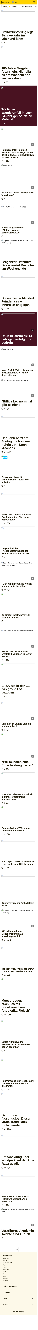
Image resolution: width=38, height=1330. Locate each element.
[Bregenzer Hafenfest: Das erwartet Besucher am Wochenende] (18, 249)
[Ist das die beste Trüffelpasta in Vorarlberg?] (18, 177)
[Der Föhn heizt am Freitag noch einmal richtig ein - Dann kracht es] (18, 425)
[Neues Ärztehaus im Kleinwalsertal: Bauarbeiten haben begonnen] (18, 1029)
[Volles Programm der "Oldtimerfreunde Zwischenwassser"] (18, 215)
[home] (18, 2)
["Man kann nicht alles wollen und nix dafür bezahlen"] (18, 571)
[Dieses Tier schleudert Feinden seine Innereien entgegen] (18, 285)
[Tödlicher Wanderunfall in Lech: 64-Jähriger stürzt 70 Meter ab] (18, 96)
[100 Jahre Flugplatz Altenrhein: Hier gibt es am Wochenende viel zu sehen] (18, 55)
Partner (5, 1305)
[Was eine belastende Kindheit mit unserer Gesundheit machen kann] (18, 782)
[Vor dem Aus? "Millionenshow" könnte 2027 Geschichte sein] (18, 956)
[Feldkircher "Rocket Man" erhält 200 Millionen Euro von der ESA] (18, 639)
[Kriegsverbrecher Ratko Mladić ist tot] (18, 887)
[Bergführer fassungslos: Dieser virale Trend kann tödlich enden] (18, 1102)
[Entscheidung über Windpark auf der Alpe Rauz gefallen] (18, 1144)
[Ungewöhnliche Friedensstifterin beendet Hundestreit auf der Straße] (18, 536)
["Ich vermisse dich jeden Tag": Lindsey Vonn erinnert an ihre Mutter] (18, 1068)
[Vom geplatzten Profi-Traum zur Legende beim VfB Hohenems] (18, 849)
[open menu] (34, 2)
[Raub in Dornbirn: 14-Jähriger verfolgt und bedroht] (18, 323)
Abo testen (5, 2)
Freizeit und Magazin (10, 1286)
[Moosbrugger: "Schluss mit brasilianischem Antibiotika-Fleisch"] (18, 987)
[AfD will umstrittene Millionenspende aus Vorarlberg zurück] (18, 919)
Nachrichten (7, 1255)
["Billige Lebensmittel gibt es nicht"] (18, 388)
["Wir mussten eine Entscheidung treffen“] (18, 746)
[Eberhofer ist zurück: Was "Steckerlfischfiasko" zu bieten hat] (18, 1184)
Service (5, 1299)
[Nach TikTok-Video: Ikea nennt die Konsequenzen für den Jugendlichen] (18, 357)
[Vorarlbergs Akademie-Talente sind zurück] (18, 1217)
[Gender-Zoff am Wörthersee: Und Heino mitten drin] (18, 815)
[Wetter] (9, 6)
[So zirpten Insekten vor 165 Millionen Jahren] (18, 602)
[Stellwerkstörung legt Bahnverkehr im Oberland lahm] (18, 19)
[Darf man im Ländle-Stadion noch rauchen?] (18, 711)
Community (7, 1292)
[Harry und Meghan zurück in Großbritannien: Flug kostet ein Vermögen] (18, 502)
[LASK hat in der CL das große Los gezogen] (18, 672)
